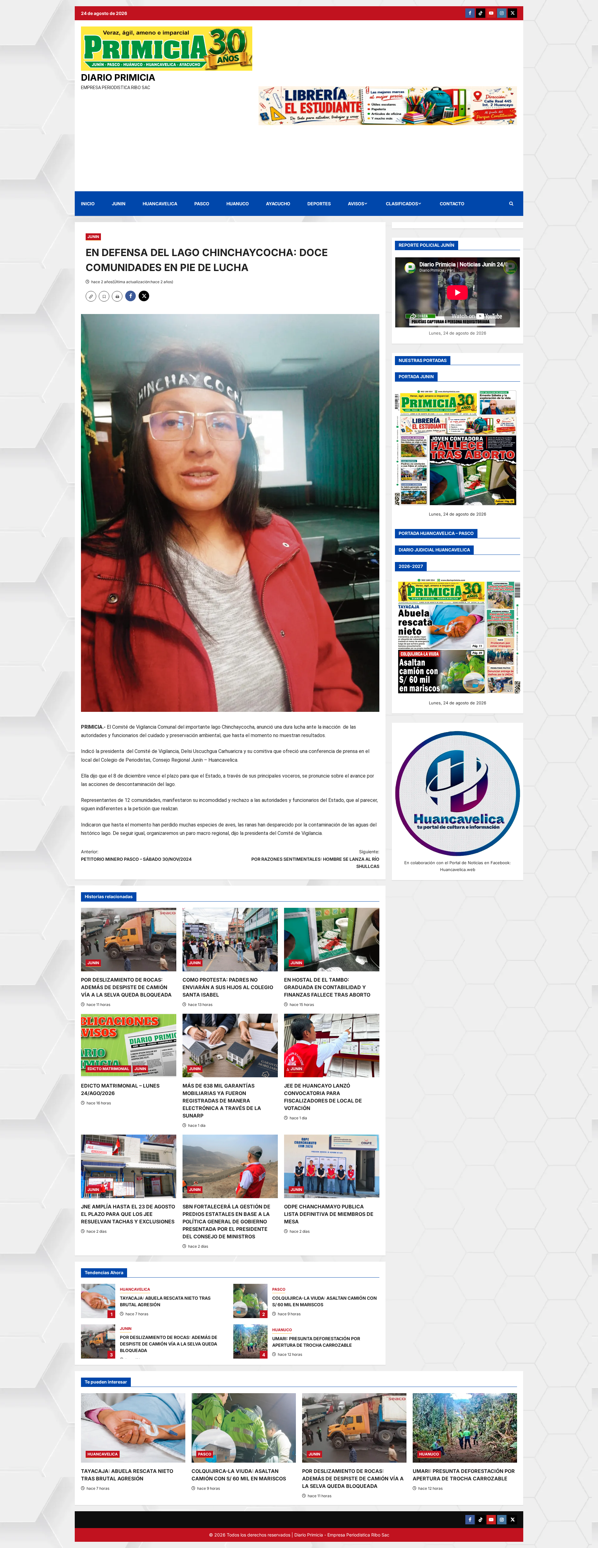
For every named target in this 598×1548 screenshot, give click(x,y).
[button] (511, 204)
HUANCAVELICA (160, 203)
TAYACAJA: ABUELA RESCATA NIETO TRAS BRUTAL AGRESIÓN (98, 1301)
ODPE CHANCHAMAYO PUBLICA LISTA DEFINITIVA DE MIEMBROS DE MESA (328, 1214)
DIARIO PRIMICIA (118, 77)
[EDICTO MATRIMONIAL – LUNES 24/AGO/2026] (128, 1045)
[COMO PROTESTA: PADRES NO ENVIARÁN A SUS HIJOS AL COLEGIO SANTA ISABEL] (230, 939)
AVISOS (356, 203)
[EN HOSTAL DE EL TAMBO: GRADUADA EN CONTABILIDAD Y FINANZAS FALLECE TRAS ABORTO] (331, 939)
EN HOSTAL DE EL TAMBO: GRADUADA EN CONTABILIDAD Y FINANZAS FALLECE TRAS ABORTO (327, 987)
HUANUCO (237, 203)
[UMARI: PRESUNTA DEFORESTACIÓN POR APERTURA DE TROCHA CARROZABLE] (465, 1428)
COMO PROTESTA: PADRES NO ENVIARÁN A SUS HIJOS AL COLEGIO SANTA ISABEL (228, 987)
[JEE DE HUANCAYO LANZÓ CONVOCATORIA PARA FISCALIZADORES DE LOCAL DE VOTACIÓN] (331, 1045)
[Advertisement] (166, 138)
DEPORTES (319, 203)
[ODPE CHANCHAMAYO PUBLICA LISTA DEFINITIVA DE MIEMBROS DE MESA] (331, 1166)
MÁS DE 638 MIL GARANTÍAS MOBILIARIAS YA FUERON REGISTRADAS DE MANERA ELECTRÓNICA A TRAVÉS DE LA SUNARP (222, 1101)
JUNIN (119, 203)
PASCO (201, 203)
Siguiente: (315, 859)
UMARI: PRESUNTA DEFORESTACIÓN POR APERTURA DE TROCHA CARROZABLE (250, 1341)
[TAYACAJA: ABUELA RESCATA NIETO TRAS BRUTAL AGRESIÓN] (133, 1428)
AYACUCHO (278, 203)
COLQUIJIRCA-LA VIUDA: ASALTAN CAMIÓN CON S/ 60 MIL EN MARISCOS (250, 1301)
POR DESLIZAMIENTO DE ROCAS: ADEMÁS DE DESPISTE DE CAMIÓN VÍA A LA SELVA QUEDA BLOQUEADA (126, 987)
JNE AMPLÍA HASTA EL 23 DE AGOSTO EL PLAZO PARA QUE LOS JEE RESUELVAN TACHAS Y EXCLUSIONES (128, 1214)
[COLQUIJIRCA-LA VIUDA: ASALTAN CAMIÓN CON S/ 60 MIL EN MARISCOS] (244, 1428)
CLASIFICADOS (402, 203)
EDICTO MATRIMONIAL (108, 1068)
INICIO (88, 203)
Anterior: (136, 855)
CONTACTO (452, 203)
